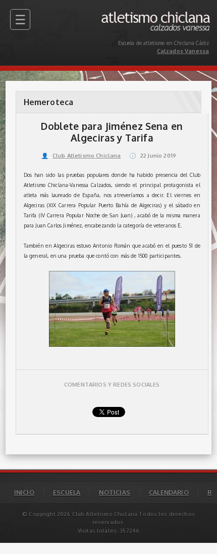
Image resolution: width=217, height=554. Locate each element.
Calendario (169, 492)
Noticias (114, 492)
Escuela (66, 492)
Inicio (24, 492)
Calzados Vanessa (186, 14)
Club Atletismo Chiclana (81, 155)
